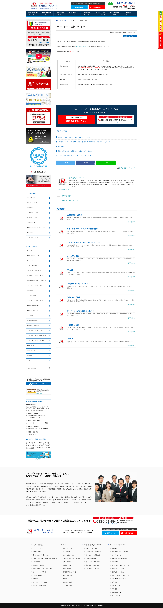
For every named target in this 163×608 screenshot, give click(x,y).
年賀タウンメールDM (39, 585)
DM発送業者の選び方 (33, 305)
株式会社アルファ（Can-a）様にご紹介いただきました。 (75, 137)
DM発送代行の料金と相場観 (71, 558)
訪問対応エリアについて (34, 270)
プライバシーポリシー (118, 555)
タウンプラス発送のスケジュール (36, 340)
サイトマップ (116, 595)
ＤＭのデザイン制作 (32, 212)
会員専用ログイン (110, 533)
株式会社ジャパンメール (127, 168)
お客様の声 (30, 290)
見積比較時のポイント (69, 572)
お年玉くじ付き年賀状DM (40, 582)
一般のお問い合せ (79, 7)
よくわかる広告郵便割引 (93, 562)
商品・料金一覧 (67, 548)
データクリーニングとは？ (71, 200)
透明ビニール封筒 (32, 217)
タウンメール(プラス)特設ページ (42, 568)
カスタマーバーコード (82, 46)
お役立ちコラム (31, 350)
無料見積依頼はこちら (76, 119)
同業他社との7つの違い (33, 325)
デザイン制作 (37, 551)
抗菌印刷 (35, 578)
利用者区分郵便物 (38, 565)
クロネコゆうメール (39, 575)
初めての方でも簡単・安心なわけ (36, 280)
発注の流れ (30, 315)
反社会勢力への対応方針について (122, 558)
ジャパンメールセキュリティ (35, 285)
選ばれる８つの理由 (118, 572)
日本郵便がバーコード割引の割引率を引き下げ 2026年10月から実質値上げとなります (84, 142)
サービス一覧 (31, 197)
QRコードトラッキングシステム (36, 227)
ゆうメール (30, 232)
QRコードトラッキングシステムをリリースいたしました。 (75, 155)
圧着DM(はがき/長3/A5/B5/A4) (42, 555)
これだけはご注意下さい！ (94, 568)
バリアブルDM (31, 222)
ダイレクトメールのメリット (35, 300)
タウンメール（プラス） (34, 237)
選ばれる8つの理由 (32, 320)
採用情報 (114, 589)
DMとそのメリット (91, 548)
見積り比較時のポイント (34, 265)
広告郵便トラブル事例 (92, 565)
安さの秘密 (66, 551)
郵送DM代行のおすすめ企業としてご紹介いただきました (75, 151)
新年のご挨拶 (66, 196)
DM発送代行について (33, 256)
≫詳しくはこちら (40, 393)
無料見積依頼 (97, 7)
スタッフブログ (129, 36)
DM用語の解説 (31, 345)
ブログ (29, 360)
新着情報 (29, 355)
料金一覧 (29, 251)
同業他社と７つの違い (118, 568)
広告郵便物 (36, 562)
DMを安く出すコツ (32, 310)
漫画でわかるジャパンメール (35, 275)
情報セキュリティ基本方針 (120, 551)
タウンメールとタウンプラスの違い (37, 335)
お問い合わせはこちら (64, 189)
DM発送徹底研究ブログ (39, 459)
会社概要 (114, 548)
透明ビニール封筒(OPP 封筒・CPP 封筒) (45, 558)
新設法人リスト (31, 207)
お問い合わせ (67, 568)
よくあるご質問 (31, 295)
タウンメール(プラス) (39, 572)
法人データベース (32, 202)
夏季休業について (63, 146)
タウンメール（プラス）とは (35, 330)
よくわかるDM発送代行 (93, 555)
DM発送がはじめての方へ (93, 551)
